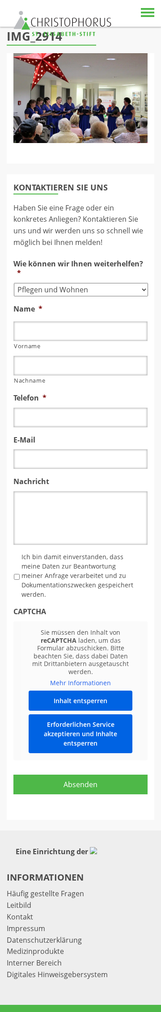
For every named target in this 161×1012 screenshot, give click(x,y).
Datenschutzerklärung (44, 940)
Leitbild (19, 905)
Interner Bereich (34, 963)
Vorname (27, 346)
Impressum (26, 928)
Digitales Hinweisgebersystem (57, 974)
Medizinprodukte (35, 951)
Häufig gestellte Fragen (45, 893)
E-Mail (24, 440)
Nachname (29, 380)
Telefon (30, 398)
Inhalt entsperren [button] (80, 700)
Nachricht (31, 481)
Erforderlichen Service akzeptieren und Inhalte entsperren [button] (80, 733)
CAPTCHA (29, 611)
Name (27, 309)
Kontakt (20, 917)
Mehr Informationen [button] (80, 683)
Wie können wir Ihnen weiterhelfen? (78, 268)
